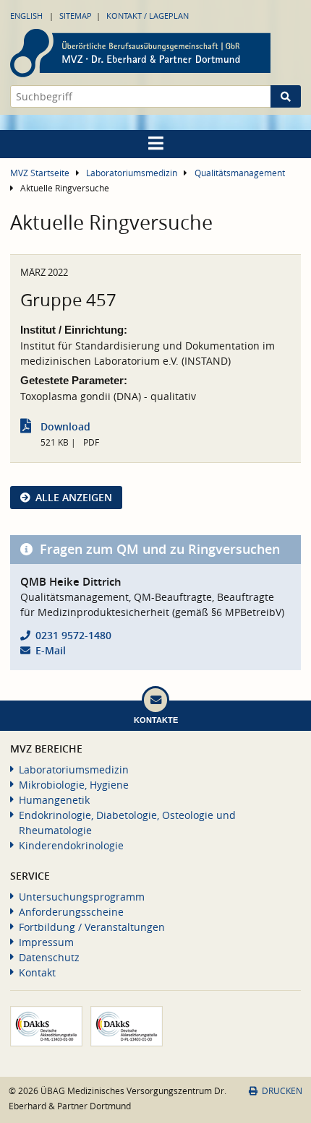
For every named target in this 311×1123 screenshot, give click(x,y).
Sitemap (75, 15)
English (26, 15)
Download (65, 426)
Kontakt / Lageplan (147, 15)
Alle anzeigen (73, 497)
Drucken (282, 1091)
